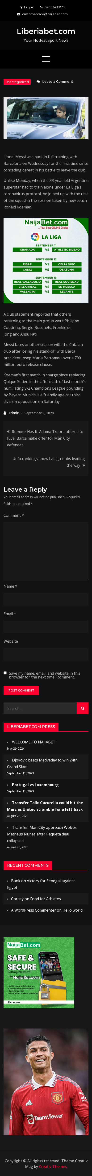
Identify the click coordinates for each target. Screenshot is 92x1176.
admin (13, 412)
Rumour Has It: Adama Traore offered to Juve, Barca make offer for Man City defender (45, 438)
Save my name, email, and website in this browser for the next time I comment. (44, 675)
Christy (17, 898)
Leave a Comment (57, 81)
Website (11, 641)
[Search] (82, 708)
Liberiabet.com (46, 31)
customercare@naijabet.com (45, 14)
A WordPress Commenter (33, 910)
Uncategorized (17, 82)
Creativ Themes (53, 1166)
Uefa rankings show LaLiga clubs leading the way (49, 462)
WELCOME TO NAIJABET (33, 742)
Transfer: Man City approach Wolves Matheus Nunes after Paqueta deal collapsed (42, 834)
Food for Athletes (45, 898)
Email (10, 613)
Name (10, 586)
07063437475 (54, 7)
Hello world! (73, 910)
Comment (14, 515)
